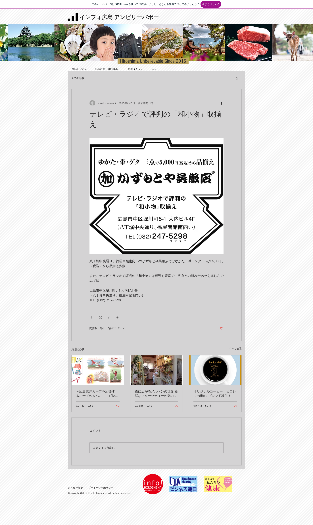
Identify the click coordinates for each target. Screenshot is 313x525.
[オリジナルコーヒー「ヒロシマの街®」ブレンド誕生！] (215, 370)
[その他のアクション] (221, 103)
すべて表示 (235, 348)
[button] (237, 78)
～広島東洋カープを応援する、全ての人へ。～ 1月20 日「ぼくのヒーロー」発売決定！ (97, 394)
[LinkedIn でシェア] (109, 317)
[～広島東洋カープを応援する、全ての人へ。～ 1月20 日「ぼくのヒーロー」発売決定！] (98, 370)
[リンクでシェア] (118, 317)
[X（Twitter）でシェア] (100, 317)
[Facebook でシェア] (91, 317)
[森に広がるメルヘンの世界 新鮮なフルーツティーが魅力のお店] (156, 370)
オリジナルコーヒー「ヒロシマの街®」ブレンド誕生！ (214, 394)
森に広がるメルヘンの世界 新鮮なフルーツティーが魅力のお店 (156, 394)
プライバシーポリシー (100, 487)
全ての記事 (77, 78)
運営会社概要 (75, 487)
